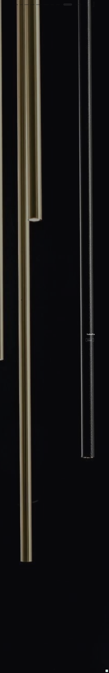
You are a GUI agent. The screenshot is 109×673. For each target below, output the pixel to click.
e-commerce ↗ (79, 4)
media (52, 4)
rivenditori (46, 4)
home (16, 4)
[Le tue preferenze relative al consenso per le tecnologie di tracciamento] (107, 671)
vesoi (21, 4)
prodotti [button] (26, 4)
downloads (39, 4)
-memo (90, 340)
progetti (32, 4)
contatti (58, 4)
